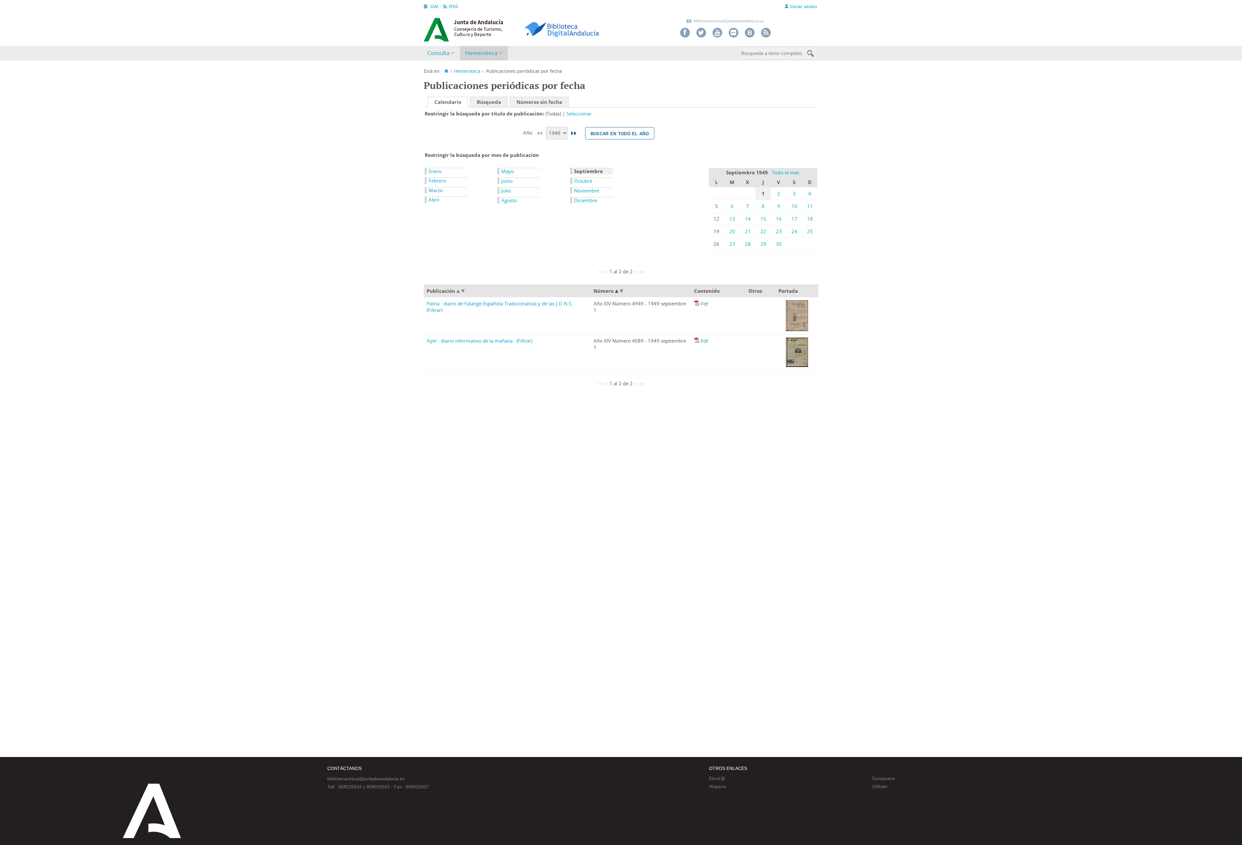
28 (748, 244)
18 (810, 218)
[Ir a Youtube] (717, 33)
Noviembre (586, 190)
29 (763, 244)
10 (794, 206)
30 (779, 244)
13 (732, 218)
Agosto (509, 200)
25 (810, 231)
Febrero (437, 180)
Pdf (704, 304)
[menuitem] (442, 53)
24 (794, 231)
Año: (529, 132)
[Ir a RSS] (766, 33)
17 (794, 218)
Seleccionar (579, 113)
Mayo (507, 171)
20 (732, 231)
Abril (434, 199)
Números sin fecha (539, 102)
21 (748, 231)
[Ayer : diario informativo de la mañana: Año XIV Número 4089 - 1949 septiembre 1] (697, 341)
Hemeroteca (481, 53)
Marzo (436, 190)
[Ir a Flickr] (733, 33)
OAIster (880, 786)
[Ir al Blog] (750, 33)
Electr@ (717, 778)
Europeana (883, 778)
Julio (506, 190)
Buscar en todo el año (620, 133)
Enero (435, 171)
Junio (507, 181)
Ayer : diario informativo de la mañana (470, 340)
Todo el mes (785, 172)
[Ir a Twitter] (701, 33)
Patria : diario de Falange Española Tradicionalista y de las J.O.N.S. (499, 303)
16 (779, 218)
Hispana (717, 786)
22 (763, 231)
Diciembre (585, 200)
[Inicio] (446, 71)
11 (810, 206)
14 (748, 218)
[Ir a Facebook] (685, 33)
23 (779, 231)
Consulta (438, 53)
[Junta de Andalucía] (438, 27)
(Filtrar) (434, 310)
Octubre (583, 181)
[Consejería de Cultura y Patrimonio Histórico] (488, 28)
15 (763, 218)
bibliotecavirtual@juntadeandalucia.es (728, 20)
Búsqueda (489, 102)
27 (732, 244)
